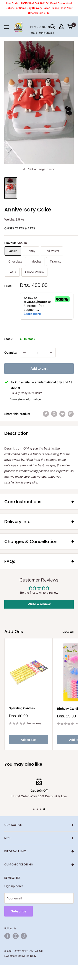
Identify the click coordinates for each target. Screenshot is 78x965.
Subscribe (18, 911)
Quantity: (10, 352)
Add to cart (39, 368)
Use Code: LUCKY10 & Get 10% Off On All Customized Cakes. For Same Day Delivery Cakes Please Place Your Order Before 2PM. (39, 8)
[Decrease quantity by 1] (24, 352)
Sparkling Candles (22, 708)
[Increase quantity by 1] (50, 352)
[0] (70, 26)
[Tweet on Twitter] (62, 414)
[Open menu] (6, 27)
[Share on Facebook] (46, 414)
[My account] (61, 26)
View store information (25, 399)
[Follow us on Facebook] (7, 936)
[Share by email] (71, 414)
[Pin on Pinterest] (54, 414)
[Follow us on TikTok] (24, 936)
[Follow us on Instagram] (16, 936)
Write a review (39, 604)
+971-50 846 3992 (42, 27)
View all (68, 632)
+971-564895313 (42, 32)
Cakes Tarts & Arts (19, 228)
